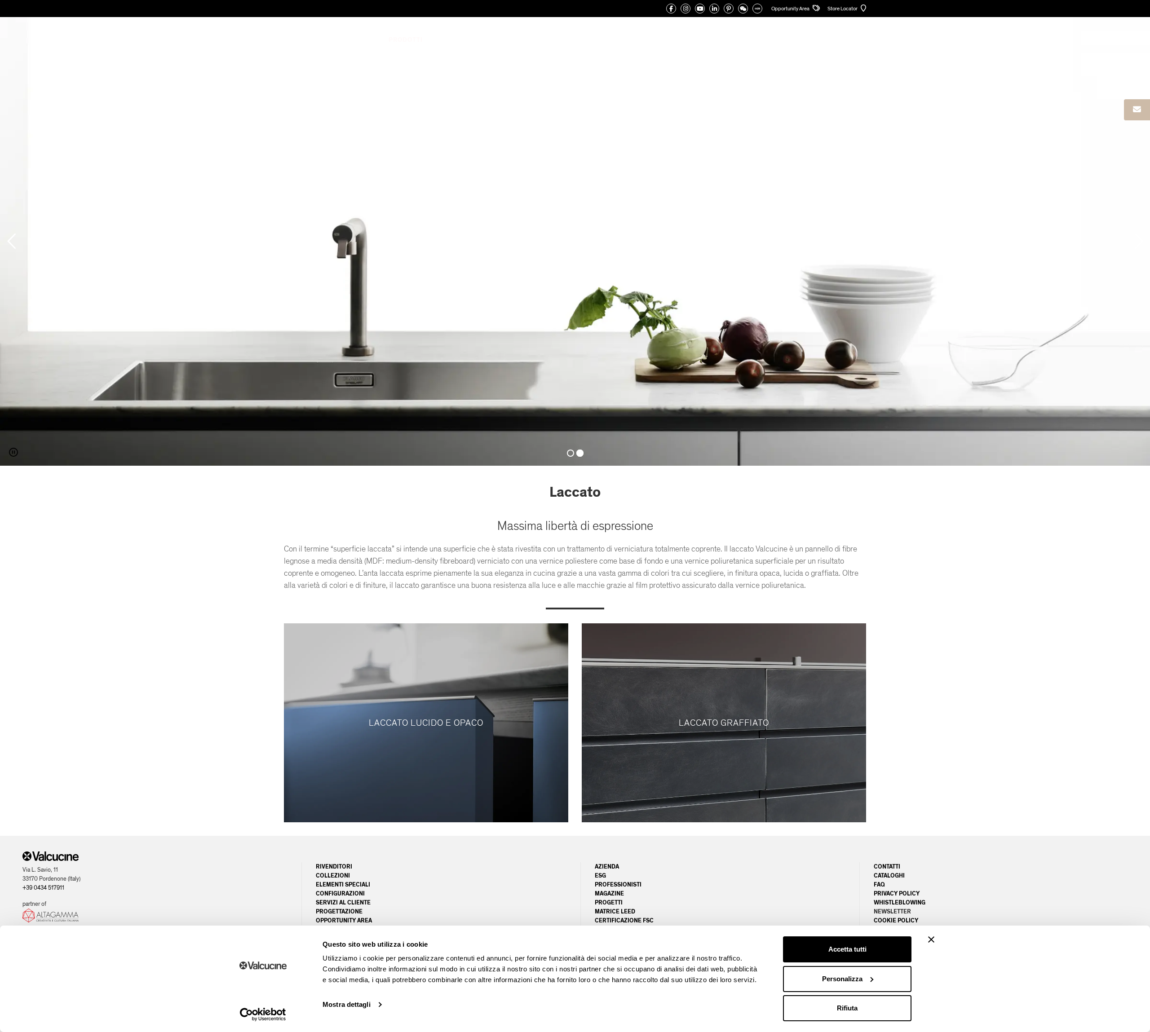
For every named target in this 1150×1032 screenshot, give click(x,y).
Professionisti (618, 885)
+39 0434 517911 (43, 888)
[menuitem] (827, 39)
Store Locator (842, 8)
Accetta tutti (847, 949)
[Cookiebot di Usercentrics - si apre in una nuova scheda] (263, 1014)
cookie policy (896, 921)
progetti (609, 903)
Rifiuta (847, 1008)
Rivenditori (334, 867)
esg (600, 876)
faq (879, 885)
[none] (827, 39)
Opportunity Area (790, 8)
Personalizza (842, 979)
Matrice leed (615, 912)
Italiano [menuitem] (823, 39)
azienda (607, 867)
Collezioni (333, 876)
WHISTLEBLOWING (899, 903)
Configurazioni (340, 894)
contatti (887, 867)
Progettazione (339, 912)
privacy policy (897, 894)
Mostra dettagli (347, 1004)
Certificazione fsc (624, 921)
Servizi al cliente (343, 903)
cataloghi (889, 876)
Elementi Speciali (343, 885)
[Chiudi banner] (931, 939)
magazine (609, 894)
